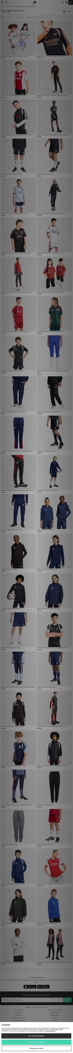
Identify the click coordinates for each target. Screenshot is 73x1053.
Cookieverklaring (51, 1031)
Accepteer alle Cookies (36, 1042)
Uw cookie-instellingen (36, 1036)
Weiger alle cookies (36, 1048)
